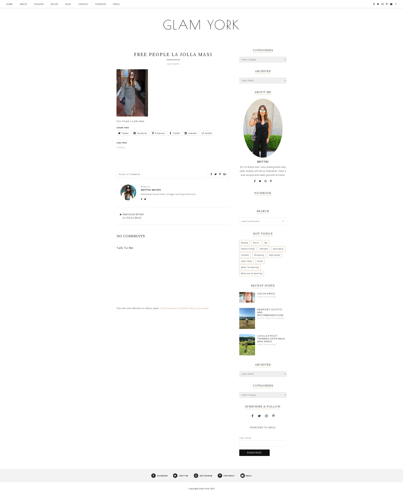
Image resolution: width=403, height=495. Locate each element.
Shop (68, 4)
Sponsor (100, 4)
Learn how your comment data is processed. (184, 308)
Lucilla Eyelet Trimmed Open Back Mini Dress (271, 338)
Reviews (245, 255)
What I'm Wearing (250, 267)
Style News (246, 261)
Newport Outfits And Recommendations (270, 312)
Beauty (244, 242)
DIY (265, 242)
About (23, 4)
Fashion (39, 4)
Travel (260, 261)
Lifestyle (264, 249)
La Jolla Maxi (131, 217)
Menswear (278, 249)
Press (116, 4)
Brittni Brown (151, 190)
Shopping (259, 255)
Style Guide (274, 255)
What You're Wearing (251, 273)
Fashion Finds (248, 249)
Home (9, 4)
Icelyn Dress (266, 293)
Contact (83, 4)
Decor (54, 4)
